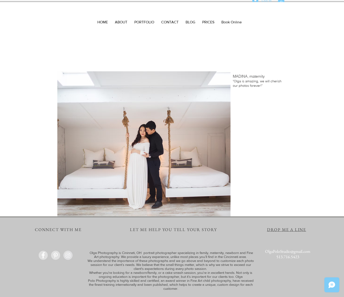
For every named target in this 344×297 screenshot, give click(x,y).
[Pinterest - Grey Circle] (55, 255)
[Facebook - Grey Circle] (43, 255)
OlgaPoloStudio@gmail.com (287, 251)
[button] (172, 143)
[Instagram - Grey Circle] (68, 255)
